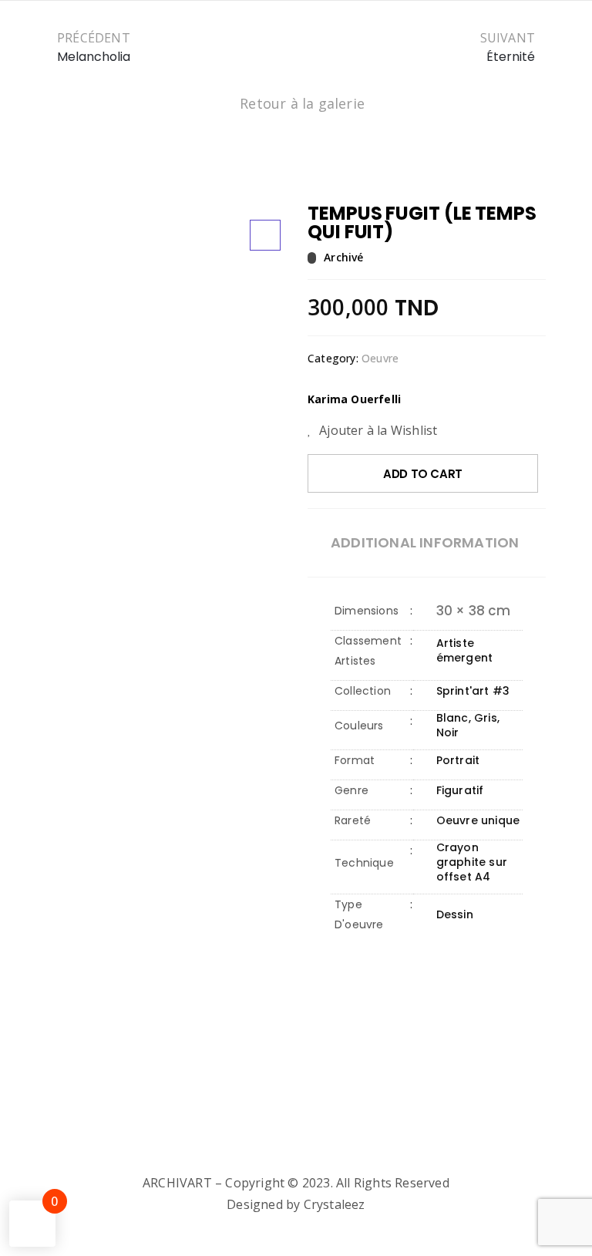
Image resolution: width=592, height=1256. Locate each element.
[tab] (425, 543)
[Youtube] (342, 1149)
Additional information (425, 542)
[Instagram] (280, 1149)
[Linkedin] (311, 1149)
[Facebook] (250, 1149)
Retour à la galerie (302, 103)
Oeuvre (380, 358)
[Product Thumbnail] (265, 235)
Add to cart (422, 474)
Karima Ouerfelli (354, 399)
